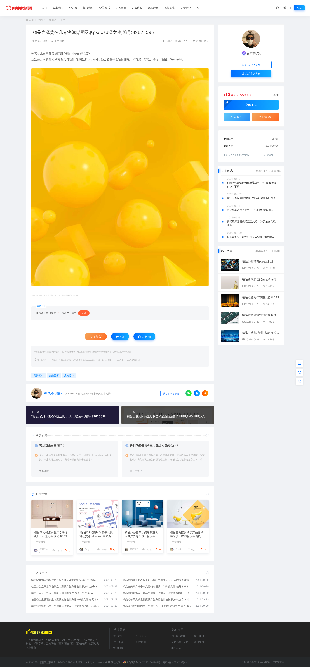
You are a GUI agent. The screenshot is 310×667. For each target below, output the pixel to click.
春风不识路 (41, 40)
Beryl (87, 549)
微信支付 (199, 642)
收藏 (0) (97, 336)
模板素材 (88, 7)
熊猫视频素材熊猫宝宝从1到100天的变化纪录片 (251, 223)
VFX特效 (137, 7)
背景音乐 (104, 7)
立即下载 (251, 105)
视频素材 (58, 7)
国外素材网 (41, 360)
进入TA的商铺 (252, 64)
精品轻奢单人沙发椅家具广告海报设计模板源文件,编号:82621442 (157, 599)
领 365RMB (178, 635)
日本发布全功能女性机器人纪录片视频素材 (251, 236)
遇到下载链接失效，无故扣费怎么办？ (154, 445)
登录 (299, 7)
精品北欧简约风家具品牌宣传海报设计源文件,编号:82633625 (65, 605)
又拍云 (253, 661)
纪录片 (73, 7)
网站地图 (115, 662)
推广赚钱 (199, 635)
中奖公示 (176, 648)
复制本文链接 (172, 393)
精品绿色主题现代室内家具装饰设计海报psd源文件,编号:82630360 (65, 599)
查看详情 (44, 470)
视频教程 (153, 7)
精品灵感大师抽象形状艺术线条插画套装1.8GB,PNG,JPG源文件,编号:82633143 (168, 416)
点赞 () (146, 336)
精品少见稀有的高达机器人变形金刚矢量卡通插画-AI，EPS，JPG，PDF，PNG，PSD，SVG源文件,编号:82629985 (261, 261)
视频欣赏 (169, 7)
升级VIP (274, 95)
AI (198, 7)
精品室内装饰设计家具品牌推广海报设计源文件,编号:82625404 (157, 592)
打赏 (122, 336)
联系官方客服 (252, 73)
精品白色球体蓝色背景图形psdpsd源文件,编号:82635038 (68, 416)
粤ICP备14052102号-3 (175, 662)
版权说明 (141, 642)
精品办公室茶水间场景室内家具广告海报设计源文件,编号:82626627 (142, 535)
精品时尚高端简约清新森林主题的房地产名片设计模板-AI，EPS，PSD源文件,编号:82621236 (261, 315)
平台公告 (141, 635)
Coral (178, 549)
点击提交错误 (242, 155)
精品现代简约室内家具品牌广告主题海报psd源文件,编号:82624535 (157, 605)
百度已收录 (202, 40)
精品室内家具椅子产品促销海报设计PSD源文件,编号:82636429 (188, 535)
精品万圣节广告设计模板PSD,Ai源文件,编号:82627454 (62, 592)
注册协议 (118, 642)
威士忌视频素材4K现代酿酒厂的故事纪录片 (251, 198)
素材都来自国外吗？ (52, 445)
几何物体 (69, 59)
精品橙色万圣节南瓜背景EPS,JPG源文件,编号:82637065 (261, 297)
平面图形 (51, 19)
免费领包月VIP (179, 642)
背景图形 (81, 59)
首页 (44, 7)
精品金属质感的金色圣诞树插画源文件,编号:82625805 (261, 279)
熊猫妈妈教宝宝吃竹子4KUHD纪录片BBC (250, 209)
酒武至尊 (134, 549)
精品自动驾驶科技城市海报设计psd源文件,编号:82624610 (261, 332)
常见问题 (118, 648)
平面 (40, 19)
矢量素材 (185, 7)
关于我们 (118, 635)
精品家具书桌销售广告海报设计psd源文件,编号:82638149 (51, 535)
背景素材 (39, 375)
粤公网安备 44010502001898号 (143, 662)
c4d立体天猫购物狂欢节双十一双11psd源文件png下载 (251, 184)
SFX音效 (121, 7)
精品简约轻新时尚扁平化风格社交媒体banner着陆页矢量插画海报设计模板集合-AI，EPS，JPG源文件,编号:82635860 (96, 535)
